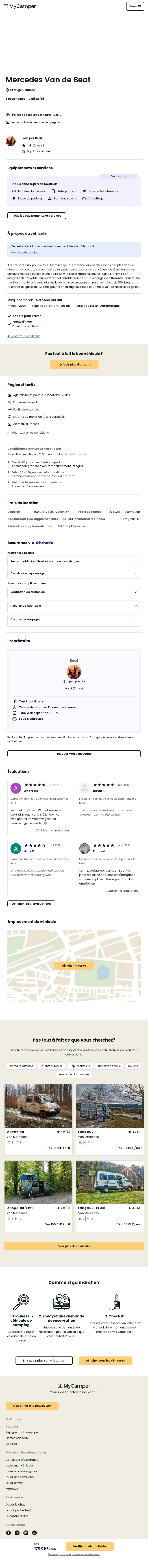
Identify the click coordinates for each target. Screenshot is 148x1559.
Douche (133, 1066)
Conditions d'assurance (22, 1460)
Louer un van (14, 1483)
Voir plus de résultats (74, 1246)
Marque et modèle (20, 300)
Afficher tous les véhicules (105, 1360)
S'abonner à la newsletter (32, 1406)
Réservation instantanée (74, 1074)
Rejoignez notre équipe (22, 1432)
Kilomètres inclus (91, 519)
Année (12, 306)
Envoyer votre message (74, 754)
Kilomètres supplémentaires (29, 526)
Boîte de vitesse (86, 306)
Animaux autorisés (21, 1066)
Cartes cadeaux (17, 1438)
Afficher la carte (74, 966)
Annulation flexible (109, 1066)
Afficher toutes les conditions (28, 433)
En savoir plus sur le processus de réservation (74, 1554)
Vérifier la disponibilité (89, 1546)
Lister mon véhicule (19, 1465)
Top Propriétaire (80, 1066)
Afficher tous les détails (23, 336)
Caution (13, 512)
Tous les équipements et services (36, 216)
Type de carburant (45, 306)
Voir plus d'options (77, 364)
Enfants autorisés (51, 1066)
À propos (12, 1426)
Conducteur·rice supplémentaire (32, 519)
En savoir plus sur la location (44, 1360)
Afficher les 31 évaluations (31, 904)
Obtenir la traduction (54, 830)
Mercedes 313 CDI (49, 300)
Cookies (11, 1444)
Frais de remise (89, 512)
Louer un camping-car (21, 1471)
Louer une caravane (20, 1477)
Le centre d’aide (17, 1516)
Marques (12, 1489)
